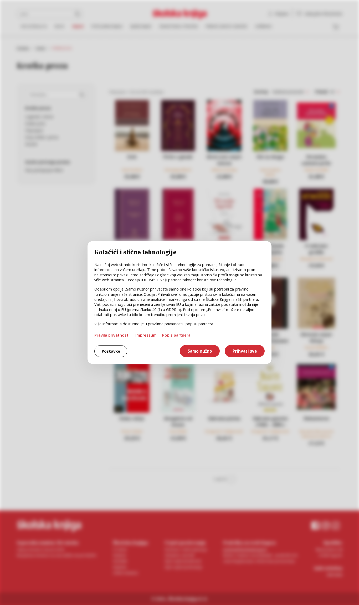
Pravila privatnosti (112, 335)
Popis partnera (176, 335)
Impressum (146, 335)
